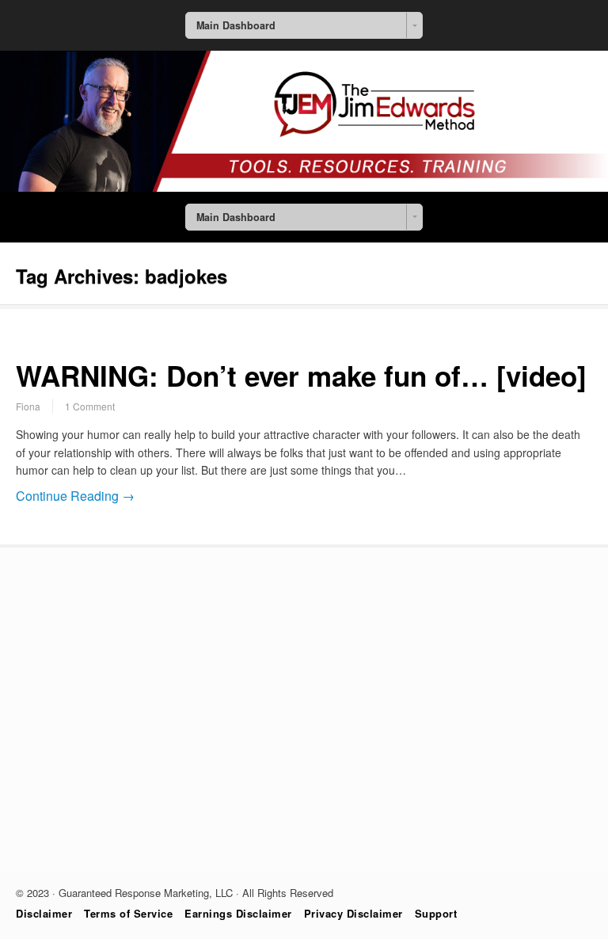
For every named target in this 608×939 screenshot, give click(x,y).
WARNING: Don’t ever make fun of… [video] (301, 375)
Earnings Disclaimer (238, 913)
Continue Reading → (75, 496)
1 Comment (90, 406)
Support (436, 913)
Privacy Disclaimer (353, 913)
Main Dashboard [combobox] (236, 25)
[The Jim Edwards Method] (304, 187)
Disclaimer (44, 913)
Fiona (28, 406)
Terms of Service (128, 913)
